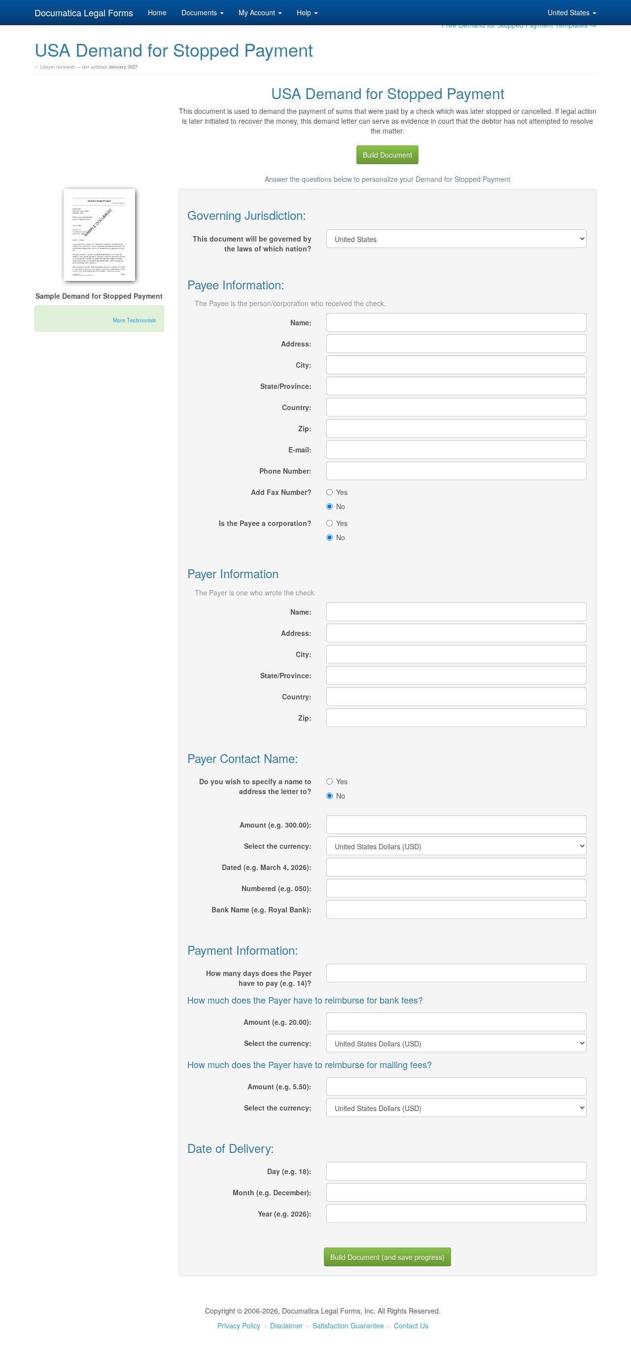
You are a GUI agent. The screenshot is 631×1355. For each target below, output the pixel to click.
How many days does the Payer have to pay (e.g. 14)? (259, 978)
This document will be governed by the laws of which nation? (252, 243)
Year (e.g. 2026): (285, 1213)
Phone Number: (285, 471)
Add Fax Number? (281, 492)
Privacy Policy (238, 1325)
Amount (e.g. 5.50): (279, 1086)
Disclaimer (286, 1325)
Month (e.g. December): (272, 1192)
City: (304, 365)
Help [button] (305, 12)
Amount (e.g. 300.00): (276, 825)
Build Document (387, 155)
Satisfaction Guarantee (348, 1325)
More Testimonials (134, 320)
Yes (342, 492)
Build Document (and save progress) (387, 1257)
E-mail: (300, 449)
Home (157, 12)
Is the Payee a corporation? (265, 523)
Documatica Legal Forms (84, 12)
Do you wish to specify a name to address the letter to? (255, 786)
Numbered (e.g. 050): (277, 888)
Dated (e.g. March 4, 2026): (267, 867)
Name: (301, 322)
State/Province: (286, 386)
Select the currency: (278, 846)
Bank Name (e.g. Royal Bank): (261, 909)
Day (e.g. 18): (289, 1171)
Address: (296, 343)
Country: (297, 407)
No (340, 506)
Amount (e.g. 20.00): (278, 1022)
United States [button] (570, 12)
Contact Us (411, 1325)
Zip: (305, 428)
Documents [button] (200, 12)
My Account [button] (258, 12)
